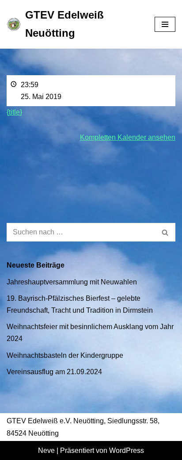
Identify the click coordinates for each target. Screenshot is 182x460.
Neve (46, 450)
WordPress (126, 450)
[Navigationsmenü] (165, 24)
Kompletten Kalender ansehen (127, 137)
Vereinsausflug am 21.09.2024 (54, 372)
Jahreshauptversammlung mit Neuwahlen (72, 282)
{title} (14, 112)
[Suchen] (165, 232)
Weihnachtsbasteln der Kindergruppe (65, 355)
